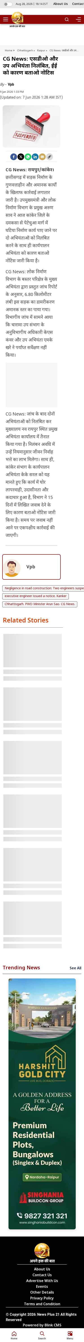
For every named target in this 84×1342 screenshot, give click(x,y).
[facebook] (13, 156)
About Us (60, 4)
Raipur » (42, 50)
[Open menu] (7, 19)
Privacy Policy (42, 1298)
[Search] (66, 19)
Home (9, 50)
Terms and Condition (42, 1304)
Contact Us (42, 1275)
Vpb (11, 84)
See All (75, 968)
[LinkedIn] (35, 156)
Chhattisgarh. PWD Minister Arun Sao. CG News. (40, 604)
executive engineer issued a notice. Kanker (36, 596)
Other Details (42, 1292)
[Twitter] (20, 156)
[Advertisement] (32, 396)
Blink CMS (53, 1325)
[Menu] (78, 19)
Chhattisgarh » (26, 50)
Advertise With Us (42, 1281)
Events (42, 1287)
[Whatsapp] (28, 156)
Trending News (21, 968)
